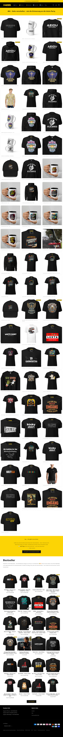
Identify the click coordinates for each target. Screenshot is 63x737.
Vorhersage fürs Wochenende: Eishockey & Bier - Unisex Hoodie (53, 653)
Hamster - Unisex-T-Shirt (24, 693)
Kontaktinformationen (41, 730)
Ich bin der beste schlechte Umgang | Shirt (53, 632)
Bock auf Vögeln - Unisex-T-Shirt (10, 632)
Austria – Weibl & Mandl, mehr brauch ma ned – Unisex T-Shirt (38, 632)
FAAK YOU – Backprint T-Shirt (24, 611)
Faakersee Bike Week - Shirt (39, 589)
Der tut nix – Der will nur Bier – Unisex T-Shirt (38, 674)
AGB (32, 730)
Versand (35, 730)
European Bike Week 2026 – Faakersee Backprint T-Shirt (53, 612)
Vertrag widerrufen (35, 715)
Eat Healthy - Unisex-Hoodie (39, 693)
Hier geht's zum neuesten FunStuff (31, 551)
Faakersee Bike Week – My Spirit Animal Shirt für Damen (53, 694)
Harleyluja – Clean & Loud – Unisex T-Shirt (10, 590)
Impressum (48, 730)
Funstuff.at (7, 730)
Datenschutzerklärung (20, 730)
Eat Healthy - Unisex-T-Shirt (24, 673)
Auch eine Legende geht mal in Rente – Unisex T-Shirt (52, 674)
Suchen (33, 711)
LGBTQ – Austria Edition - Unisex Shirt (38, 612)
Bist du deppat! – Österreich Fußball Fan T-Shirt (24, 590)
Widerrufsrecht (27, 730)
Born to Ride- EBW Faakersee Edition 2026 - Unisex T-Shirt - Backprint (53, 590)
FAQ (32, 713)
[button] (16, 5)
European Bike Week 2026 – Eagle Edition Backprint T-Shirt (10, 653)
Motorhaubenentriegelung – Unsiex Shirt (10, 612)
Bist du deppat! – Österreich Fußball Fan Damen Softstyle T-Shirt (10, 695)
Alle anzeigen (31, 701)
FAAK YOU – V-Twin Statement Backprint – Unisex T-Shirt (24, 632)
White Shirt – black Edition (38, 652)
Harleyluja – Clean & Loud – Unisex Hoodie (10, 674)
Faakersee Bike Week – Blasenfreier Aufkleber (24, 653)
